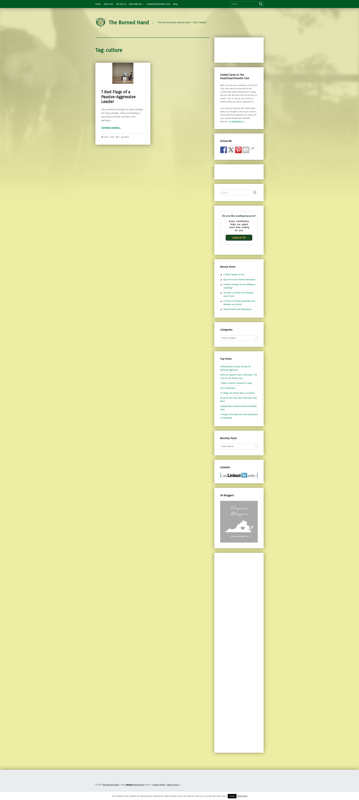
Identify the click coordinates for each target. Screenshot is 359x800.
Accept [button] (232, 796)
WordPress (139, 784)
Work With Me (135, 4)
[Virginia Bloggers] (239, 521)
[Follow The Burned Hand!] (231, 149)
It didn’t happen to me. (234, 274)
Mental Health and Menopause (237, 309)
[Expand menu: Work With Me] (143, 4)
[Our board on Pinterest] (238, 149)
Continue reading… (111, 127)
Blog (175, 4)
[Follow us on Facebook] (223, 149)
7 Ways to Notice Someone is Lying (236, 383)
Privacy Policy (159, 784)
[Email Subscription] (245, 149)
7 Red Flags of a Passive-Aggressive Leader (118, 96)
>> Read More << (236, 121)
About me (108, 4)
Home (98, 4)
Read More (242, 796)
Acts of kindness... (228, 388)
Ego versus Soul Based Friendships (239, 279)
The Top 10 (121, 4)
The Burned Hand (129, 22)
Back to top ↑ (173, 784)
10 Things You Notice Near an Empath (237, 393)
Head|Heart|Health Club (158, 4)
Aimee (126, 137)
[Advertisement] (235, 49)
